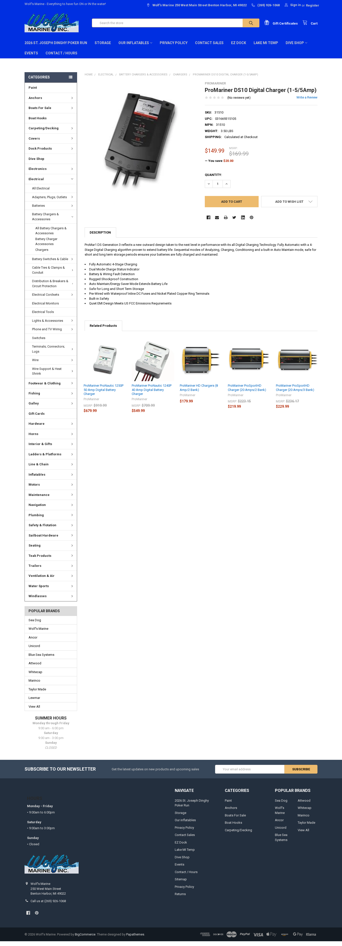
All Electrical (41, 188)
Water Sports (39, 586)
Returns (180, 894)
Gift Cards (37, 413)
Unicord (34, 646)
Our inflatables (133, 43)
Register (312, 5)
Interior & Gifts (40, 444)
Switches (38, 338)
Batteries (38, 205)
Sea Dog (35, 620)
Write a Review (306, 97)
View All (34, 706)
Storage (103, 43)
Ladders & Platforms (45, 454)
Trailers (35, 566)
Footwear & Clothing (45, 383)
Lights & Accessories (47, 321)
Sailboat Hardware (43, 535)
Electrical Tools (43, 312)
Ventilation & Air (42, 576)
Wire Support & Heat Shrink (47, 371)
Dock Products (40, 148)
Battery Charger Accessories (46, 241)
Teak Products (40, 556)
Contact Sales (209, 43)
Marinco (34, 680)
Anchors (35, 98)
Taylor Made (37, 689)
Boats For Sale (40, 108)
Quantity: (213, 175)
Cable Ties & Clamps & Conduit (48, 270)
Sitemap (181, 879)
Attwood (35, 663)
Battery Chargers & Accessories (45, 216)
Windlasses (38, 596)
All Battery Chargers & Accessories (51, 230)
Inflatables (37, 474)
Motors (34, 484)
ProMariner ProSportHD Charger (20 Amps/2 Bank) (247, 387)
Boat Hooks (38, 118)
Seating (35, 545)
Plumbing (36, 515)
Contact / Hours (61, 53)
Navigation (37, 505)
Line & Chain (39, 464)
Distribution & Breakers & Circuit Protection (50, 283)
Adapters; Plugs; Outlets (49, 197)
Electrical (36, 179)
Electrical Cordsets (45, 294)
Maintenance (39, 495)
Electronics (38, 169)
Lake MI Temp (266, 43)
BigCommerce (85, 934)
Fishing (34, 393)
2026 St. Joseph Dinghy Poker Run (56, 43)
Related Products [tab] (103, 326)
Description (100, 232)
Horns (33, 434)
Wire (35, 360)
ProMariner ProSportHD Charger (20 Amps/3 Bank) (295, 387)
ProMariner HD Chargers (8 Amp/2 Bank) (199, 387)
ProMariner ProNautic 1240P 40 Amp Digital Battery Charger (152, 390)
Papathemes (135, 934)
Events (31, 53)
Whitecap (35, 672)
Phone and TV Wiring (47, 329)
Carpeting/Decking (44, 128)
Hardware (37, 424)
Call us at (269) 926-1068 (48, 901)
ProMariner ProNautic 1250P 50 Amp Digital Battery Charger (103, 390)
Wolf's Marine (38, 628)
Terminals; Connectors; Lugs (48, 349)
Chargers (41, 250)
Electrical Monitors (45, 303)
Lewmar (34, 698)
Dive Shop (295, 43)
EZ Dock (238, 43)
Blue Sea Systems (41, 655)
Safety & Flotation (42, 525)
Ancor (33, 637)
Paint (33, 87)
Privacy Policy (174, 43)
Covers (34, 138)
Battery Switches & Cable (50, 259)
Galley (34, 403)
